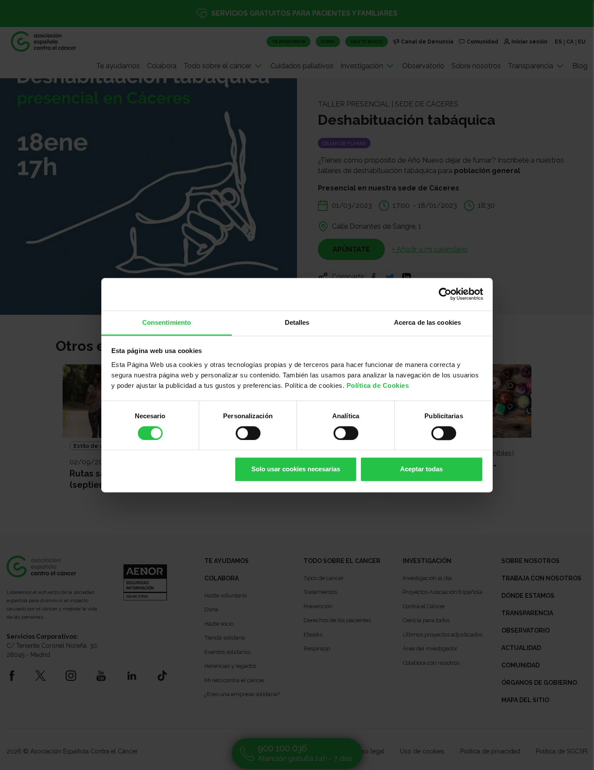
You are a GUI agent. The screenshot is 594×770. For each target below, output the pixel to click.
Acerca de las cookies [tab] (427, 322)
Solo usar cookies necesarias (295, 469)
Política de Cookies (378, 385)
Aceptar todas (421, 469)
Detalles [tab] (297, 322)
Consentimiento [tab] (166, 322)
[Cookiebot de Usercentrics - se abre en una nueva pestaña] (445, 293)
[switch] (248, 433)
